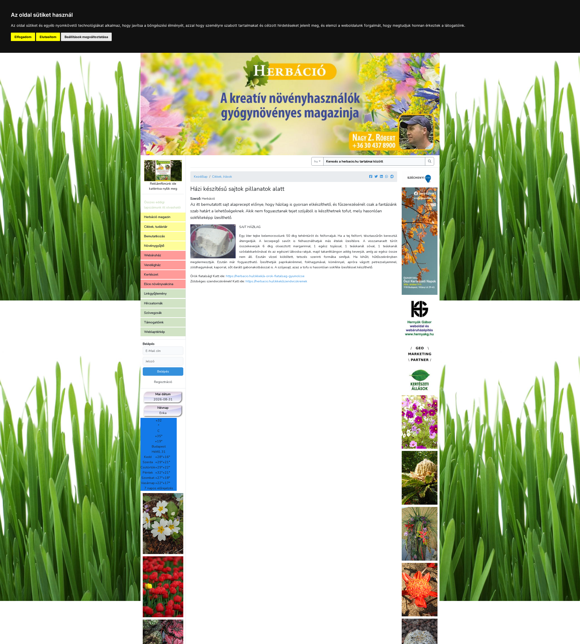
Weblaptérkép (154, 331)
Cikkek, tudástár (155, 226)
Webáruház (152, 255)
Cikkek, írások (222, 176)
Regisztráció (163, 382)
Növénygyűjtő (154, 245)
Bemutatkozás (154, 236)
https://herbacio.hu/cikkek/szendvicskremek (276, 281)
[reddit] (392, 176)
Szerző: (195, 198)
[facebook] (370, 176)
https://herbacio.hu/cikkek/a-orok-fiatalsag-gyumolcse (265, 276)
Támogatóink (154, 322)
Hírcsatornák (153, 303)
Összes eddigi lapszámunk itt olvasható (162, 205)
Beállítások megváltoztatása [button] (86, 37)
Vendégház (152, 265)
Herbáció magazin (157, 217)
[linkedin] (381, 176)
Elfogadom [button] (22, 37)
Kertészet (151, 274)
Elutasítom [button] (48, 37)
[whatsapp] (386, 176)
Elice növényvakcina (158, 284)
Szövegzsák (153, 312)
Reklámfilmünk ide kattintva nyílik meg (163, 186)
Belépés (149, 343)
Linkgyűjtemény (155, 293)
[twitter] (376, 176)
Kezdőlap (201, 176)
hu (316, 161)
